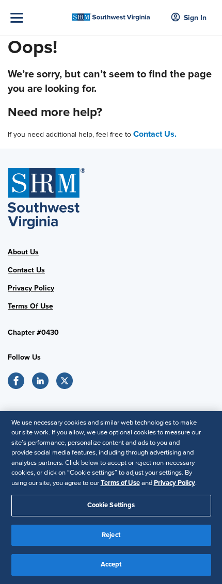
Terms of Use (120, 483)
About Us (23, 252)
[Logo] (111, 14)
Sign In (195, 17)
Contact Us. (155, 134)
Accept (111, 564)
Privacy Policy (31, 288)
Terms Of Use (30, 306)
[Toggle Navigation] (38, 17)
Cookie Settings (111, 505)
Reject (111, 535)
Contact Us (26, 270)
